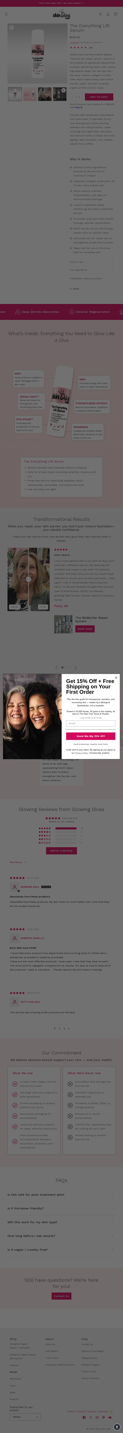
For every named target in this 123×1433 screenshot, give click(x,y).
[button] (117, 1427)
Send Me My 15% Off (91, 736)
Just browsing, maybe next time (90, 744)
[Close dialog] (116, 677)
